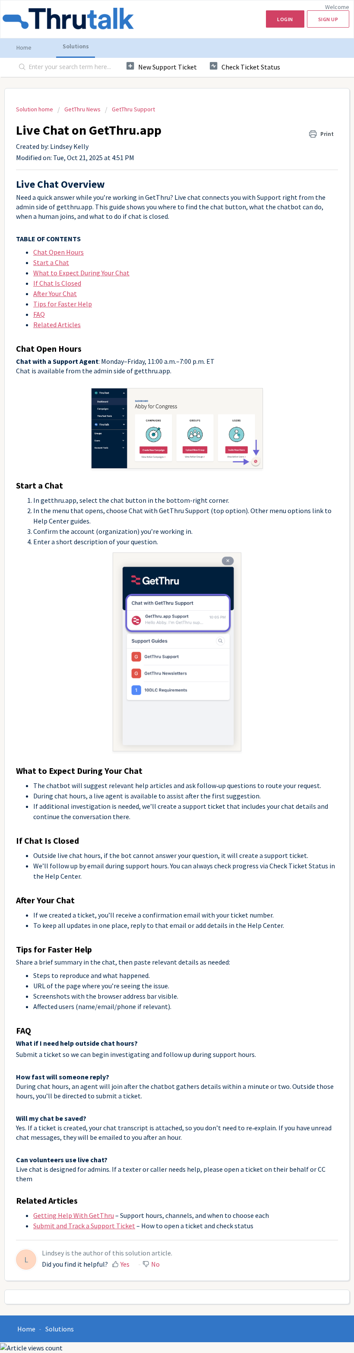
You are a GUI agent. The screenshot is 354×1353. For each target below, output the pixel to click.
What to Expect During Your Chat (81, 272)
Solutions (76, 46)
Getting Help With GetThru (73, 1215)
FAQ (39, 314)
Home (24, 47)
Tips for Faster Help (62, 304)
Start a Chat (51, 262)
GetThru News (82, 109)
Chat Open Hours (58, 252)
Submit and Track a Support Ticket (84, 1225)
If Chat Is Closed (57, 283)
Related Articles (57, 324)
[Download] (161, 688)
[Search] (20, 67)
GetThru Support (133, 109)
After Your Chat (55, 293)
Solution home (35, 109)
